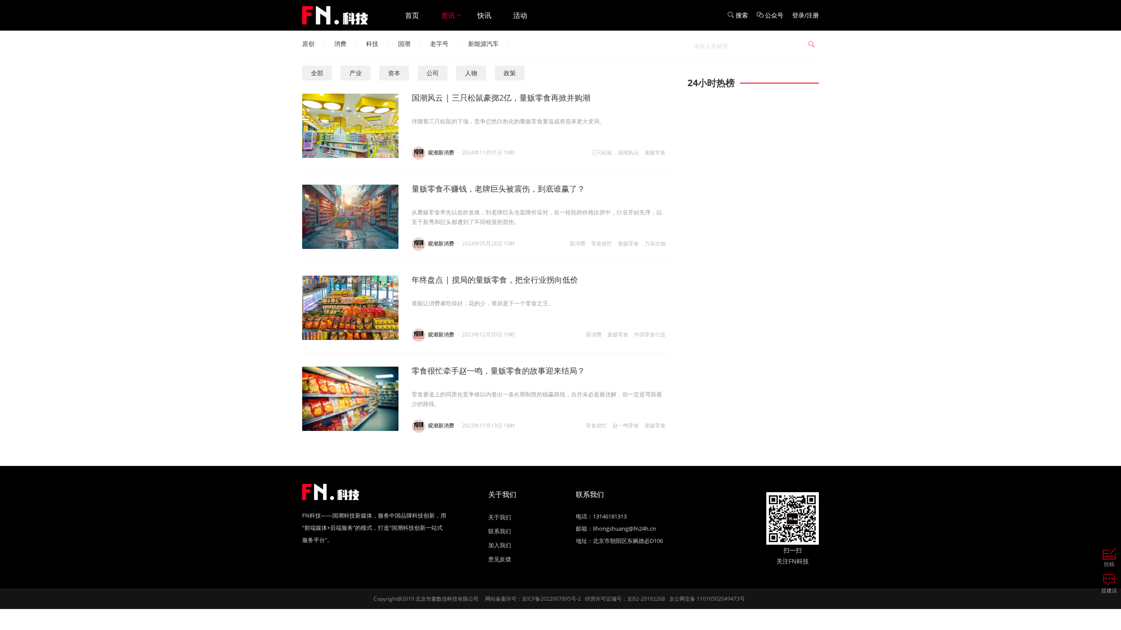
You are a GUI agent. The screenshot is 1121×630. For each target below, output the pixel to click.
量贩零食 (655, 152)
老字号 (439, 43)
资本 (394, 73)
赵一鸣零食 (626, 425)
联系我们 (499, 531)
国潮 (404, 43)
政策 (510, 73)
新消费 (577, 243)
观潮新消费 (441, 152)
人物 (471, 73)
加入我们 (499, 545)
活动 (520, 15)
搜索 (742, 15)
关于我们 (499, 517)
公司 (433, 73)
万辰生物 (655, 243)
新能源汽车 (483, 43)
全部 (317, 73)
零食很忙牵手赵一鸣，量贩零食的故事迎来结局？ (498, 370)
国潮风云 (628, 152)
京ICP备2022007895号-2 (551, 598)
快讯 (484, 15)
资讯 (448, 15)
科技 (372, 43)
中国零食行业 (650, 334)
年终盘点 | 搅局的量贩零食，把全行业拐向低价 (495, 279)
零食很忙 (601, 243)
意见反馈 (499, 559)
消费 (340, 43)
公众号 (774, 15)
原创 (308, 43)
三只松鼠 (601, 152)
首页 (412, 15)
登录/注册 (805, 15)
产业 (355, 73)
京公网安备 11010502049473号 (707, 598)
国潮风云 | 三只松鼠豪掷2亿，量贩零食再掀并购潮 (501, 97)
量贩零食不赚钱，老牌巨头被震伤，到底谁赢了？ (498, 188)
